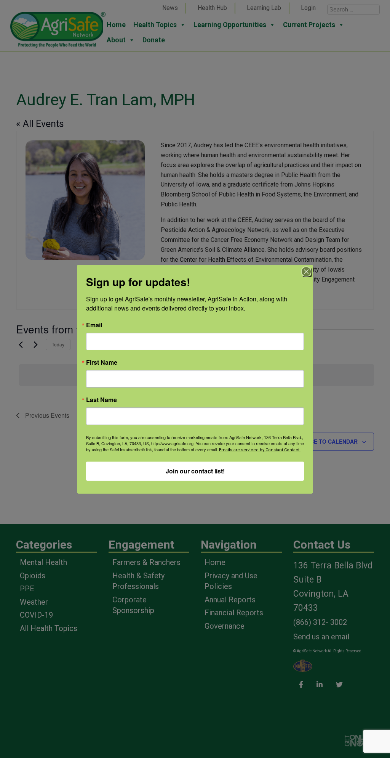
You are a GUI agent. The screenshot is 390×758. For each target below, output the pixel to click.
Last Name (101, 400)
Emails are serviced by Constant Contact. (259, 449)
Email (94, 325)
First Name (101, 362)
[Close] (306, 271)
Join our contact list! (195, 471)
